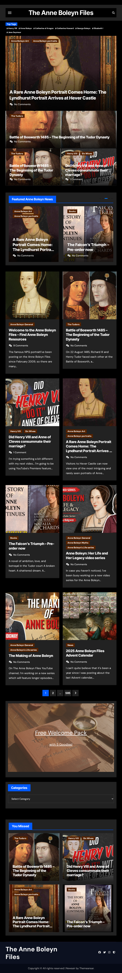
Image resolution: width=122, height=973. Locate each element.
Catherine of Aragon (44, 28)
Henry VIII (12, 28)
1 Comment (76, 179)
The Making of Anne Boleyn (31, 656)
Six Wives (87, 153)
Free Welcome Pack (61, 733)
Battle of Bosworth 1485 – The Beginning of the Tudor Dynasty (59, 137)
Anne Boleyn (26, 28)
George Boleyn (83, 28)
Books (14, 40)
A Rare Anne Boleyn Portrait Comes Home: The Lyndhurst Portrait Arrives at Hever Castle (32, 924)
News (70, 645)
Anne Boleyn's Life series (82, 220)
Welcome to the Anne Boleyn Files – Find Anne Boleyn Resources (32, 334)
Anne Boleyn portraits (79, 436)
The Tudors (17, 115)
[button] (112, 72)
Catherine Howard (65, 28)
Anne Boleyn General (80, 211)
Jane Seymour (14, 32)
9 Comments (20, 345)
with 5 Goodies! (60, 744)
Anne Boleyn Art (76, 431)
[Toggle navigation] (9, 13)
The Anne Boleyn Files (61, 13)
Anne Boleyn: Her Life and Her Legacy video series (86, 244)
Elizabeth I (98, 28)
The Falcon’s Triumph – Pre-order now (49, 98)
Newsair (70, 968)
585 (67, 693)
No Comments (22, 104)
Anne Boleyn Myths (79, 216)
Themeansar (86, 968)
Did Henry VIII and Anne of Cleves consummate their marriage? (86, 170)
